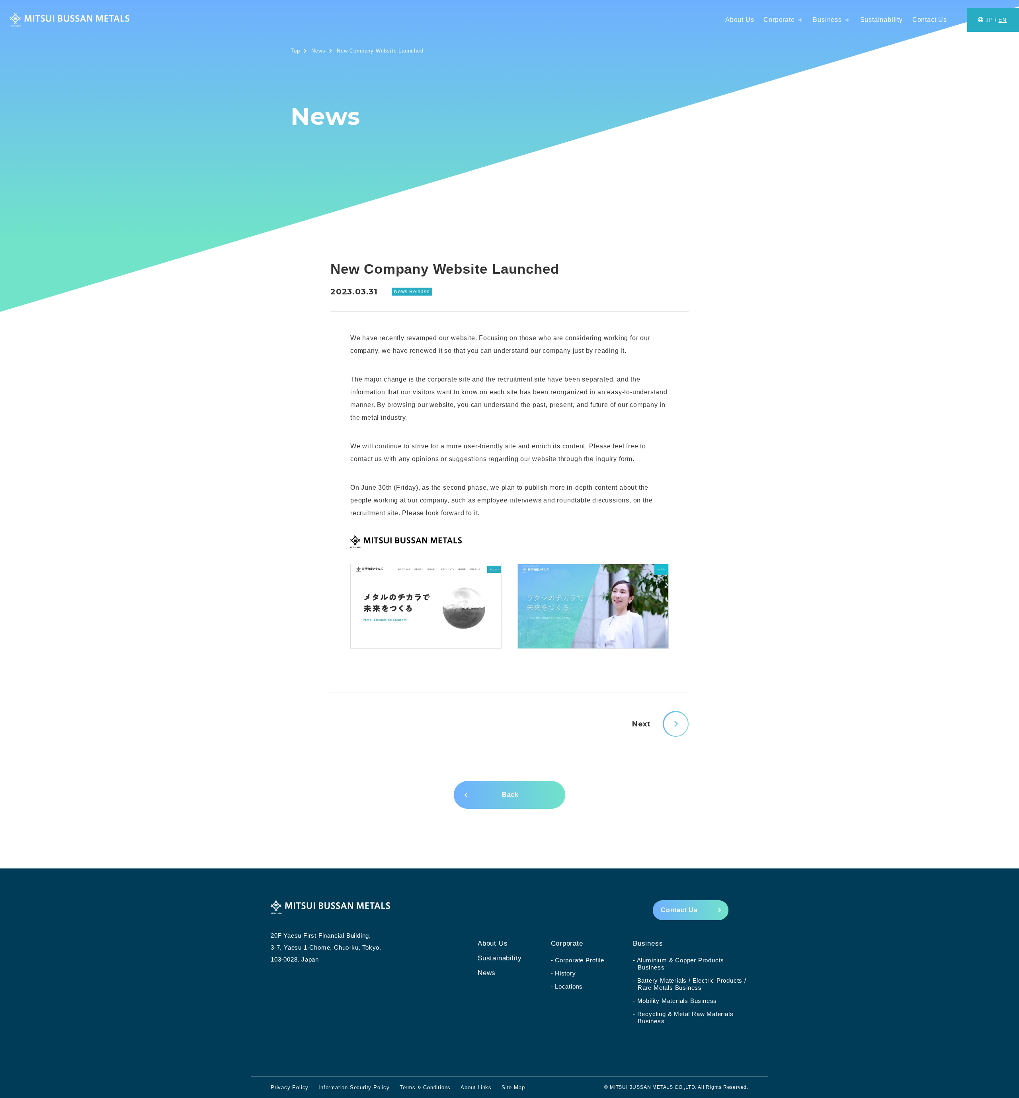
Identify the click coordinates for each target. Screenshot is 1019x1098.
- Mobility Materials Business (675, 1000)
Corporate (783, 19)
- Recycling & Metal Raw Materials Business (683, 1017)
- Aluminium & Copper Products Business (678, 964)
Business (831, 19)
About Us (739, 19)
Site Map (513, 1087)
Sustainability (881, 19)
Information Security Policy (354, 1087)
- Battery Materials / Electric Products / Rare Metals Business (689, 984)
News (487, 973)
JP (989, 20)
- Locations (567, 986)
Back (510, 794)
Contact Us (929, 19)
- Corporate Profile (577, 960)
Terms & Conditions (425, 1087)
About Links (476, 1087)
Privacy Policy (289, 1087)
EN (1002, 20)
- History (563, 973)
